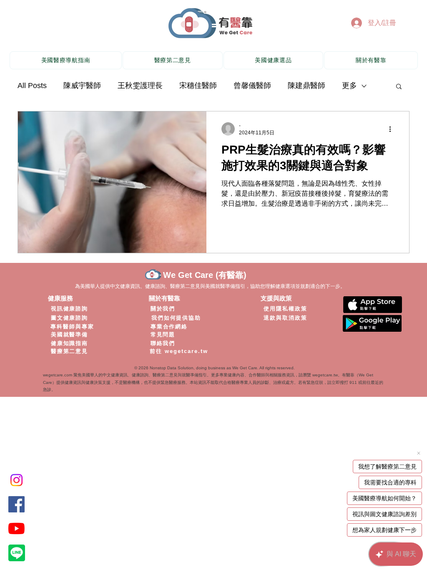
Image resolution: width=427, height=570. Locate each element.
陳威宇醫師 (82, 85)
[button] (399, 87)
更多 (349, 85)
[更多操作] (393, 129)
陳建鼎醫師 (306, 85)
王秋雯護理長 (140, 85)
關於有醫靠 (164, 298)
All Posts (32, 85)
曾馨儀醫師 (252, 85)
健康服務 (60, 298)
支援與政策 (276, 298)
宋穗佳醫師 (198, 85)
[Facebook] (16, 504)
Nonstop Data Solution (171, 368)
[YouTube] (16, 528)
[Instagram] (16, 480)
